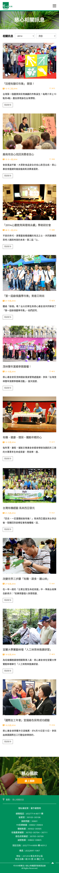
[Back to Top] (53, 863)
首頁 (8, 799)
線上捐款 (30, 781)
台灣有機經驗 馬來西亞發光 (19, 508)
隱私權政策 (23, 808)
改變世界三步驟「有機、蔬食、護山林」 (26, 578)
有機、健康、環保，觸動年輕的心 (22, 437)
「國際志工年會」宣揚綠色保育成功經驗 (26, 720)
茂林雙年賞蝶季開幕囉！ (17, 366)
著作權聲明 (36, 808)
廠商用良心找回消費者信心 (18, 154)
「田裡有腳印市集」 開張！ (19, 83)
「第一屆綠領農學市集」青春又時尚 (23, 296)
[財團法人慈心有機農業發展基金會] (7, 6)
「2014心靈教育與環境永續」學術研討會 (27, 225)
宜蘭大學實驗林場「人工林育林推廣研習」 (27, 649)
